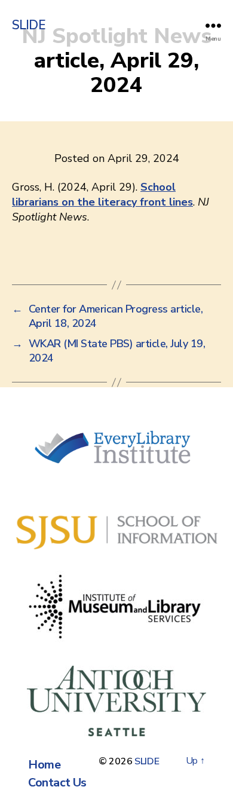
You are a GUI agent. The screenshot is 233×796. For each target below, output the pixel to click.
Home (44, 765)
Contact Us (57, 782)
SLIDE (28, 25)
